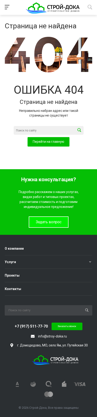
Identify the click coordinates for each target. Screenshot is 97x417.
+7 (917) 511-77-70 (31, 326)
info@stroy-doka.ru (52, 336)
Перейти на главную (48, 141)
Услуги (10, 262)
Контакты (13, 289)
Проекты (12, 275)
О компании (14, 248)
